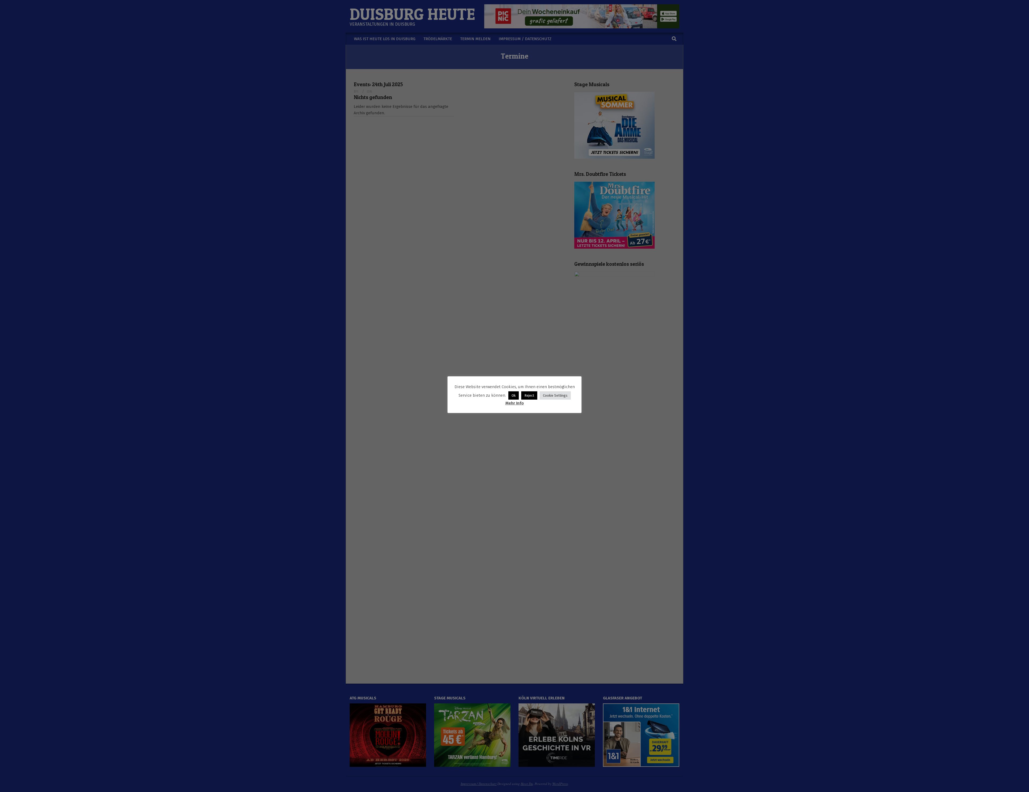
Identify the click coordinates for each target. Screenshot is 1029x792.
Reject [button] (529, 395)
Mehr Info (514, 403)
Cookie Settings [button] (555, 395)
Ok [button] (514, 395)
